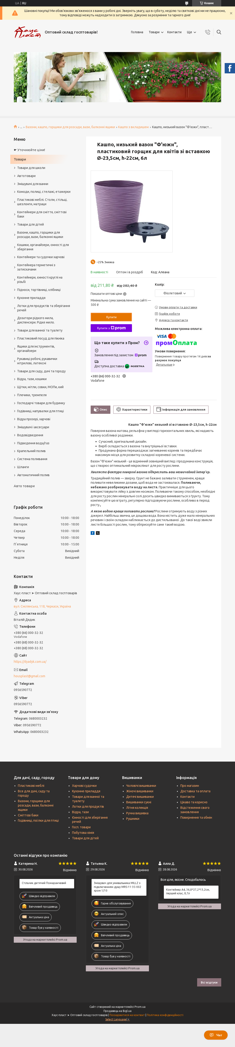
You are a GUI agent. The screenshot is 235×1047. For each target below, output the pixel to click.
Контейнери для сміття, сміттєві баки (42, 214)
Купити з (103, 328)
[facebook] (93, 534)
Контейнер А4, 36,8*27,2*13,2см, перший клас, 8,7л (188, 891)
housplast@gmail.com (29, 676)
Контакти (174, 32)
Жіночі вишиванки (139, 791)
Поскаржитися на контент (127, 1015)
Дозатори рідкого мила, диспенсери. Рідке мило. (36, 320)
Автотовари (26, 176)
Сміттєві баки (28, 815)
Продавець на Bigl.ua (117, 1010)
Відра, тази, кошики (32, 379)
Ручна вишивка (137, 813)
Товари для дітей (30, 224)
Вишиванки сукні (138, 802)
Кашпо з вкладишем (133, 127)
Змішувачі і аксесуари (33, 427)
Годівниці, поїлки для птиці (38, 820)
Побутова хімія (83, 832)
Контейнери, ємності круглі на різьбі (39, 280)
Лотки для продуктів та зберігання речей (43, 308)
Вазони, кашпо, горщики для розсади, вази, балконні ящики (70, 127)
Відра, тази (80, 812)
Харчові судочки (84, 785)
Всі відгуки (209, 982)
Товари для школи (31, 168)
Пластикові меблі (31, 785)
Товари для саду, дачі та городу (41, 371)
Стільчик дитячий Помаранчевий (44, 882)
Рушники (132, 818)
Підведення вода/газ (33, 443)
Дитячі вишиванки (140, 796)
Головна (137, 32)
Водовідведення (30, 435)
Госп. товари (81, 827)
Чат (219, 1035)
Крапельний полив (31, 451)
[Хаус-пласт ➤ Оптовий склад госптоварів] (27, 32)
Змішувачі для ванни (32, 184)
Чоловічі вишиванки (141, 785)
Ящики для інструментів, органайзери (36, 349)
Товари (154, 32)
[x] (98, 534)
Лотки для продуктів (88, 806)
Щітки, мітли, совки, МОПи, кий (40, 387)
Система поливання (32, 459)
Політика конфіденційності (165, 1015)
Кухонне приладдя (31, 298)
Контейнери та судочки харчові (40, 257)
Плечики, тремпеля (32, 395)
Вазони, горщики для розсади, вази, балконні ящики (35, 805)
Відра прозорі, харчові (33, 419)
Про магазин (189, 785)
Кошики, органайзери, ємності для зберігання (43, 247)
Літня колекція (137, 807)
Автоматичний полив (33, 475)
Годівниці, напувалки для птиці (40, 411)
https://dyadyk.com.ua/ (30, 661)
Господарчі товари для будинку (41, 403)
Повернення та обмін (196, 817)
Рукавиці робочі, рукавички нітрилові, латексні (37, 361)
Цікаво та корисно (193, 802)
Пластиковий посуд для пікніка (40, 338)
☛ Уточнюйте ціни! (29, 150)
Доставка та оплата (195, 791)
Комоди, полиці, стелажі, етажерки (43, 191)
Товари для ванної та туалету (39, 330)
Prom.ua (139, 1006)
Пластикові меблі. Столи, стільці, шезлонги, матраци (42, 202)
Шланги (23, 467)
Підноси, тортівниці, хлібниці (39, 290)
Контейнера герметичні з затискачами (36, 267)
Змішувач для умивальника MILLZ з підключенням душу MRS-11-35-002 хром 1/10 (117, 886)
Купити (111, 317)
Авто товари (24, 486)
